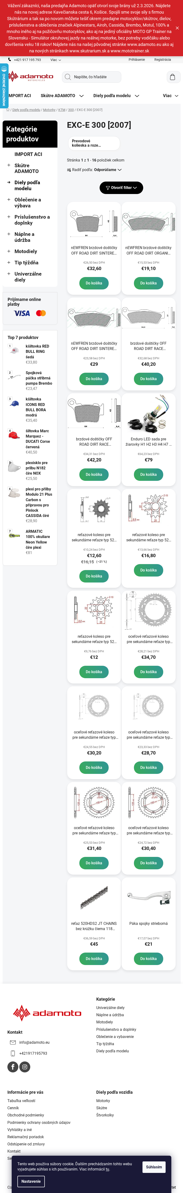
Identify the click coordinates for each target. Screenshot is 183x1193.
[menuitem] (19, 96)
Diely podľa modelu (27, 185)
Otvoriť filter (121, 187)
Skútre (101, 1108)
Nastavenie (31, 1181)
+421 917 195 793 (27, 60)
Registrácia (162, 59)
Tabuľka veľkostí (21, 1101)
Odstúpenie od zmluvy (26, 1144)
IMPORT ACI (28, 154)
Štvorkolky (105, 1115)
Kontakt (13, 1151)
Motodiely (26, 251)
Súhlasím (154, 1167)
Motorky (103, 1101)
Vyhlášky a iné (19, 1129)
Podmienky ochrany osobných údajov (39, 1122)
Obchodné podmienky (25, 1115)
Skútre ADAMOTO (27, 168)
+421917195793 (33, 1053)
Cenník (13, 1108)
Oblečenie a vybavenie (115, 1036)
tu (107, 1169)
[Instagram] (24, 1066)
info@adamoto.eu (34, 1042)
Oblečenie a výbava (28, 203)
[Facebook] (12, 1066)
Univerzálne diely (28, 277)
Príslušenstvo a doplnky (32, 220)
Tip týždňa (26, 263)
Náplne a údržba (24, 237)
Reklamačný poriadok (25, 1137)
